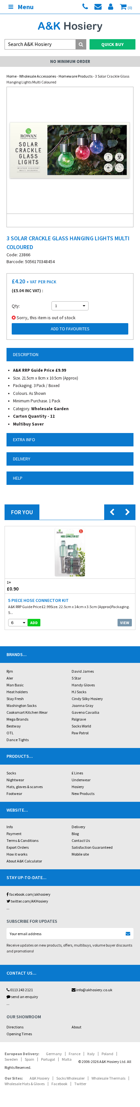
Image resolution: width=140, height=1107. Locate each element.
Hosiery (78, 786)
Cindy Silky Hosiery (87, 698)
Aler (10, 678)
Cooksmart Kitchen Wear (27, 712)
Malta (67, 1059)
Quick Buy (112, 44)
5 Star (76, 678)
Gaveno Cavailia (85, 712)
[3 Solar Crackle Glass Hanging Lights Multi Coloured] (70, 150)
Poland (107, 1053)
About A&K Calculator (24, 861)
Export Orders (18, 847)
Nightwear (15, 779)
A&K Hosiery (39, 1078)
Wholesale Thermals (108, 1078)
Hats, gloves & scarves (25, 786)
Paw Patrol (80, 732)
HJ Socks (79, 691)
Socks (11, 772)
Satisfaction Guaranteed (92, 847)
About (76, 1027)
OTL (10, 732)
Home (12, 76)
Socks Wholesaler (70, 1078)
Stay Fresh (15, 698)
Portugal (48, 1059)
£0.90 (13, 586)
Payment (14, 833)
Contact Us (81, 840)
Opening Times (19, 1033)
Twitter (80, 1083)
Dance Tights (18, 739)
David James (83, 671)
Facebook (59, 1083)
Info (10, 826)
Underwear (81, 779)
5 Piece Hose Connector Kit (38, 600)
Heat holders (17, 691)
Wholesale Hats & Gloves (25, 1083)
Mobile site (80, 854)
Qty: (16, 306)
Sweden (11, 1059)
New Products (83, 793)
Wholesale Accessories (37, 76)
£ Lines (77, 772)
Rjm (10, 671)
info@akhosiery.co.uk (94, 989)
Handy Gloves (83, 684)
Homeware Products (75, 76)
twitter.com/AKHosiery (29, 901)
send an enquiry (24, 996)
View (124, 622)
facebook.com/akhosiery (29, 894)
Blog (75, 833)
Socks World (81, 726)
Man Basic (15, 684)
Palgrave (79, 719)
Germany (54, 1053)
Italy (91, 1053)
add (34, 622)
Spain (29, 1059)
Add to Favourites (70, 329)
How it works (17, 854)
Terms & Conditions (22, 840)
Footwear (14, 793)
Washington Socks (21, 705)
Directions (15, 1027)
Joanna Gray (82, 705)
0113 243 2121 (21, 989)
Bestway (14, 726)
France (74, 1053)
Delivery (78, 826)
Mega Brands (17, 719)
